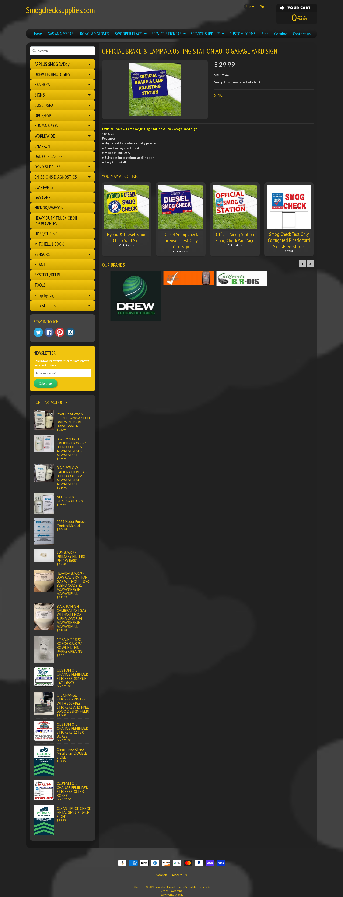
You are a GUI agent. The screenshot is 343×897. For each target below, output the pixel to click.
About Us (179, 875)
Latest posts (45, 306)
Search (161, 875)
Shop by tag (44, 295)
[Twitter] (38, 332)
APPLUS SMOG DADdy (52, 64)
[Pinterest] (59, 332)
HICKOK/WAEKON (49, 208)
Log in (250, 6)
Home (37, 34)
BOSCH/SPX (44, 105)
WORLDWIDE (45, 136)
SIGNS (40, 95)
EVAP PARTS (44, 187)
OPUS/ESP (43, 115)
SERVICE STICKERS (166, 34)
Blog (265, 34)
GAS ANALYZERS (61, 34)
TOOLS (40, 285)
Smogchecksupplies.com (60, 9)
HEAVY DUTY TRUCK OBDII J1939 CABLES (56, 221)
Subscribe (45, 383)
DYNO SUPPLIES (47, 167)
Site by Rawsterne (171, 890)
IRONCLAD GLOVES (94, 34)
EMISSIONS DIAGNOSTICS (56, 177)
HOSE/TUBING (46, 234)
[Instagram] (70, 332)
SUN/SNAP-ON (46, 126)
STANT (40, 265)
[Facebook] (49, 332)
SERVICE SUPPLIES (205, 34)
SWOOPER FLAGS (128, 34)
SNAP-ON (42, 146)
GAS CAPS (42, 197)
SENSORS (42, 254)
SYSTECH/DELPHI (49, 275)
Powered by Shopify (171, 894)
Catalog (280, 34)
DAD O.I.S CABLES (49, 156)
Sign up (264, 6)
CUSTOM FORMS (242, 34)
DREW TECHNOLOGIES (52, 74)
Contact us (302, 34)
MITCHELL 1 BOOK (49, 244)
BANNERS (42, 85)
